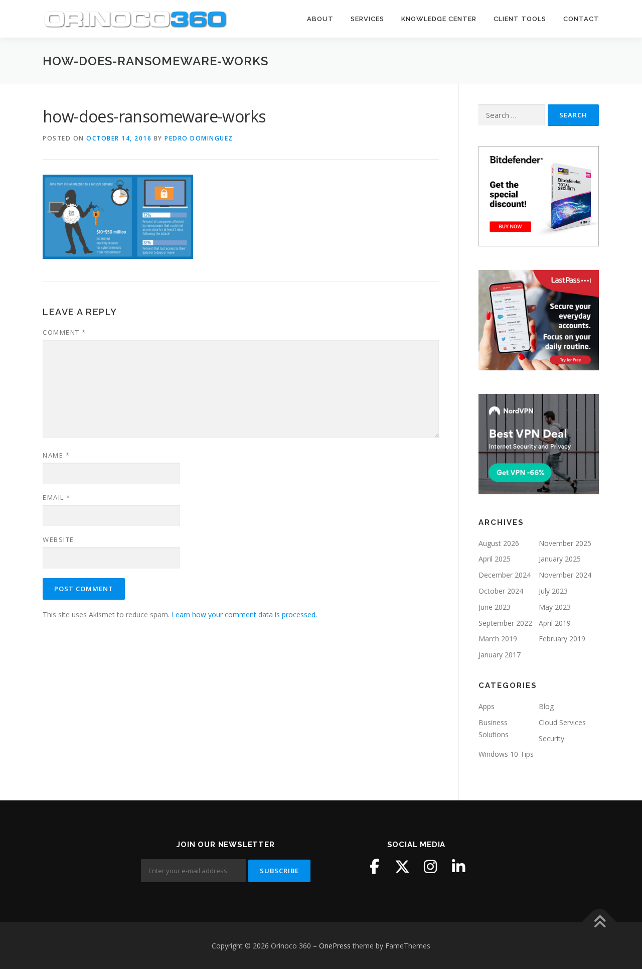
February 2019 (562, 638)
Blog (546, 706)
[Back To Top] (599, 922)
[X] (402, 866)
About (320, 19)
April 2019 (555, 623)
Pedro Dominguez (199, 138)
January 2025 (560, 559)
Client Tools (520, 19)
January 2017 (499, 654)
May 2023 (555, 607)
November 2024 (565, 575)
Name (56, 455)
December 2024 (504, 575)
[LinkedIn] (458, 866)
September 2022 (505, 623)
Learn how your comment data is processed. (244, 614)
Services (367, 19)
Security (551, 738)
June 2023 (494, 607)
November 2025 (565, 543)
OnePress (335, 945)
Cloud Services (562, 722)
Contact (581, 19)
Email (57, 497)
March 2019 (497, 638)
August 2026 (498, 543)
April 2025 (494, 559)
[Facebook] (374, 866)
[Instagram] (430, 866)
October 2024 (500, 591)
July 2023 (553, 591)
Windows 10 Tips (506, 754)
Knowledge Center (438, 19)
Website (58, 539)
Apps (486, 706)
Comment (64, 332)
